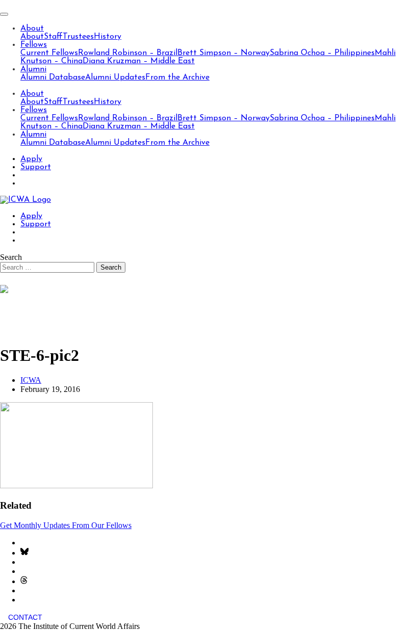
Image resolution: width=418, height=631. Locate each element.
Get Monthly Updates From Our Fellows (66, 525)
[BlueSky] (24, 552)
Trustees (78, 37)
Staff (53, 37)
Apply (31, 159)
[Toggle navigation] (4, 14)
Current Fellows (49, 53)
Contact (25, 617)
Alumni (33, 69)
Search (11, 257)
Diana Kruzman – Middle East (139, 61)
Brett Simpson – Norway (223, 53)
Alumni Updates (115, 77)
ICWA (30, 380)
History (107, 37)
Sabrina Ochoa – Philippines (322, 53)
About (32, 28)
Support (35, 167)
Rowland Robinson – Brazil (127, 53)
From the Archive (177, 77)
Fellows (33, 45)
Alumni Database (52, 77)
